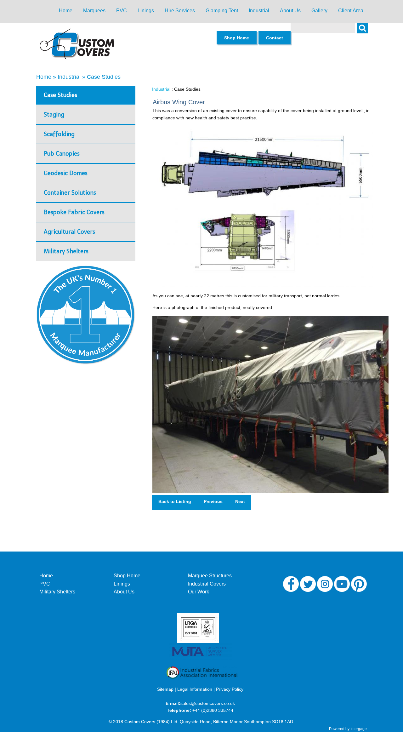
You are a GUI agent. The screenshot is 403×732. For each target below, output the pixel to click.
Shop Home (127, 575)
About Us (290, 10)
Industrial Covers (207, 583)
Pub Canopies (62, 153)
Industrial (259, 10)
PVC (121, 10)
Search (365, 31)
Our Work (198, 591)
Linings (146, 10)
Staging (54, 114)
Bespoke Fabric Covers (74, 212)
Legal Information (194, 689)
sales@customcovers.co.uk (207, 703)
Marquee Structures (210, 575)
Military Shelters (66, 251)
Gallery (319, 10)
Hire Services (180, 10)
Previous (213, 501)
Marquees (94, 10)
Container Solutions (70, 192)
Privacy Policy (229, 689)
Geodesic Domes (66, 173)
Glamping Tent (222, 10)
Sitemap (165, 689)
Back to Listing (174, 501)
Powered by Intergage (348, 729)
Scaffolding (59, 134)
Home (65, 10)
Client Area (350, 10)
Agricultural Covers (69, 231)
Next (240, 501)
